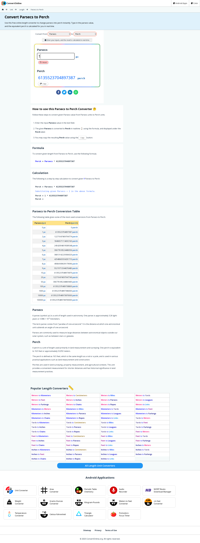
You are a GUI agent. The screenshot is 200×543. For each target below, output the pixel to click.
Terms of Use (111, 530)
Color (195, 3)
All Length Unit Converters (100, 465)
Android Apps (181, 3)
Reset (44, 62)
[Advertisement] (123, 65)
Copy (44, 84)
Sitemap (87, 530)
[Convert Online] (3, 9)
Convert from (41, 34)
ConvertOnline (14, 3)
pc (77, 56)
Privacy (98, 530)
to (41, 395)
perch (81, 78)
